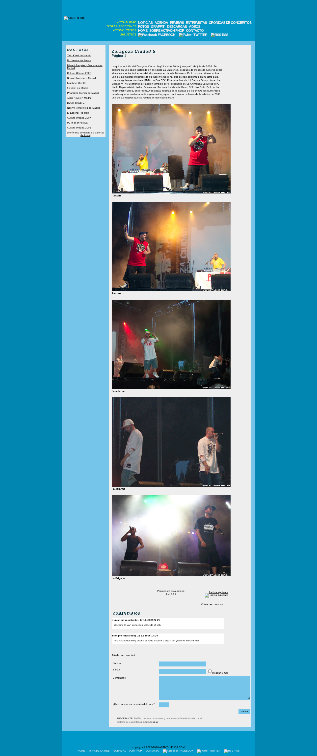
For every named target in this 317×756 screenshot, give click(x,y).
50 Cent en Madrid (77, 88)
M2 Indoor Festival (77, 122)
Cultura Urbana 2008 (79, 73)
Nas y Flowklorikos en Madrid (83, 107)
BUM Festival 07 (76, 102)
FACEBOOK (166, 35)
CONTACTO (195, 30)
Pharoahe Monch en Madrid (83, 93)
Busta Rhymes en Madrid (81, 78)
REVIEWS (177, 23)
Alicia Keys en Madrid (79, 97)
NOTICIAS (145, 23)
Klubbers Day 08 (76, 83)
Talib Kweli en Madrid (79, 55)
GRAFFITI (158, 27)
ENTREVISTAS (196, 23)
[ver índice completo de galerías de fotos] (85, 134)
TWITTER (200, 35)
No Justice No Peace (79, 60)
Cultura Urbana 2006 (79, 127)
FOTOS (143, 27)
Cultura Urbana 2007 (79, 117)
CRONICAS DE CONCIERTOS (230, 23)
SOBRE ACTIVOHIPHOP (166, 30)
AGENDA (161, 23)
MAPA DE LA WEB (99, 750)
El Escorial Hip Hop (78, 112)
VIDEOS (194, 27)
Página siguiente (218, 592)
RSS (224, 35)
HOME (142, 30)
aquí (155, 722)
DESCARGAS (177, 27)
